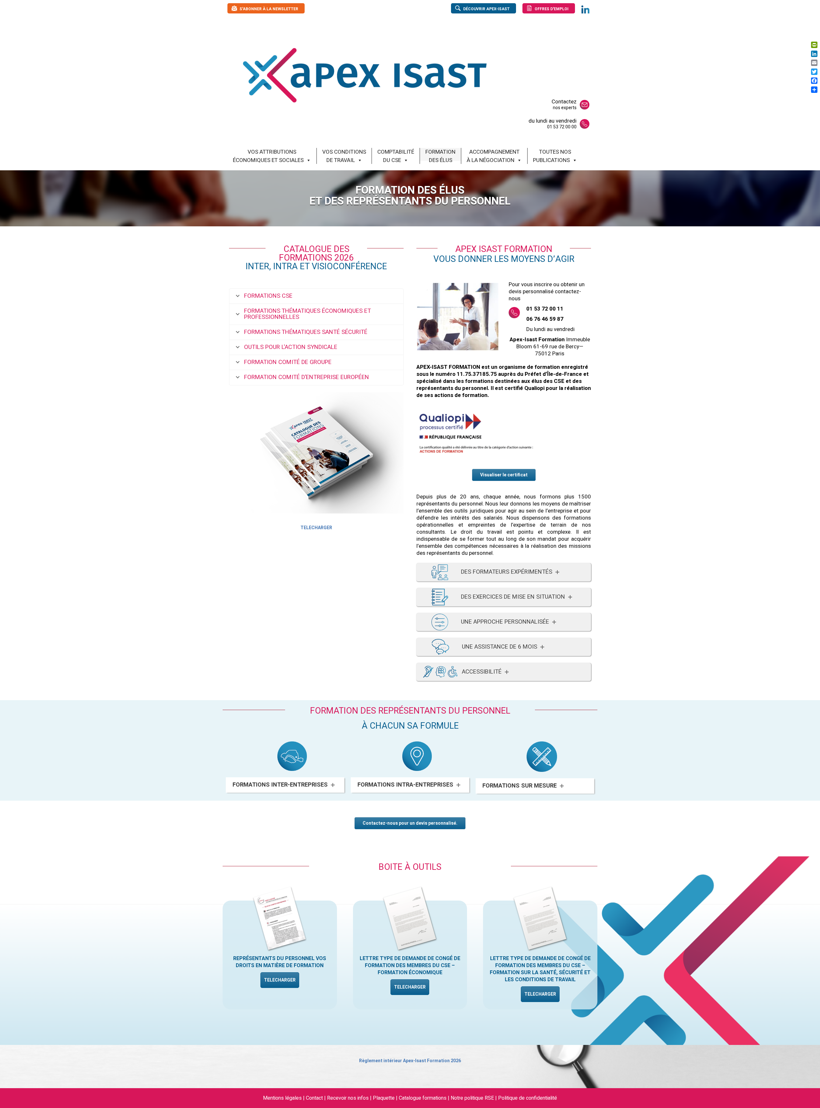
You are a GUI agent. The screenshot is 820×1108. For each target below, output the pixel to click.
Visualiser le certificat (504, 475)
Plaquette (384, 1098)
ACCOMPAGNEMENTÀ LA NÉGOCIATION (493, 154)
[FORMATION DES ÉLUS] (455, 75)
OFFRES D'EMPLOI (552, 9)
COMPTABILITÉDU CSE (395, 154)
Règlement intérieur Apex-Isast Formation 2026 (410, 1060)
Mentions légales (282, 1098)
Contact (314, 1098)
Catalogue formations (423, 1098)
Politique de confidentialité (527, 1098)
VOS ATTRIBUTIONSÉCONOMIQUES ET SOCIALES (268, 154)
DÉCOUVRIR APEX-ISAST (486, 9)
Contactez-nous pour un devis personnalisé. (410, 823)
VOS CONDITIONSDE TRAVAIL (344, 154)
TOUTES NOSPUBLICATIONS (552, 154)
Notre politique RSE (472, 1098)
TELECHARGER (316, 527)
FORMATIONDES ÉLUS (440, 154)
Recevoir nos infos (348, 1098)
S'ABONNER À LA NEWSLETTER (269, 9)
